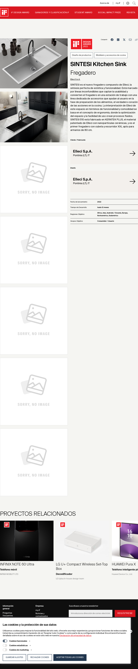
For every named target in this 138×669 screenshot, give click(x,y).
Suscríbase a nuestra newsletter (83, 606)
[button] (128, 3)
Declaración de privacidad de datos (75, 636)
